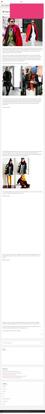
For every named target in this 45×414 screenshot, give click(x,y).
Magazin (3, 391)
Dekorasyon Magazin (35, 411)
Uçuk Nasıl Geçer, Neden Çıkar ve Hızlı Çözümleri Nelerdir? (12, 377)
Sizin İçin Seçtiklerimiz (6, 398)
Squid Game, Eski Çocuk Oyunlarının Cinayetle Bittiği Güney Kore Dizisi (14, 376)
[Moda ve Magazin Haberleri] (22, 1)
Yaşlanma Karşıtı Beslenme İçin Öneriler (9, 374)
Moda (3, 393)
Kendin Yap (4, 388)
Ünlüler (3, 403)
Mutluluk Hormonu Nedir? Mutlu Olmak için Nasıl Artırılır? (12, 373)
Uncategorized (4, 401)
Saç (3, 396)
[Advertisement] (27, 11)
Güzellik (3, 386)
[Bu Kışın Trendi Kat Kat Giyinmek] (22, 31)
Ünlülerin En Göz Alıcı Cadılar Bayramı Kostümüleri (11, 371)
